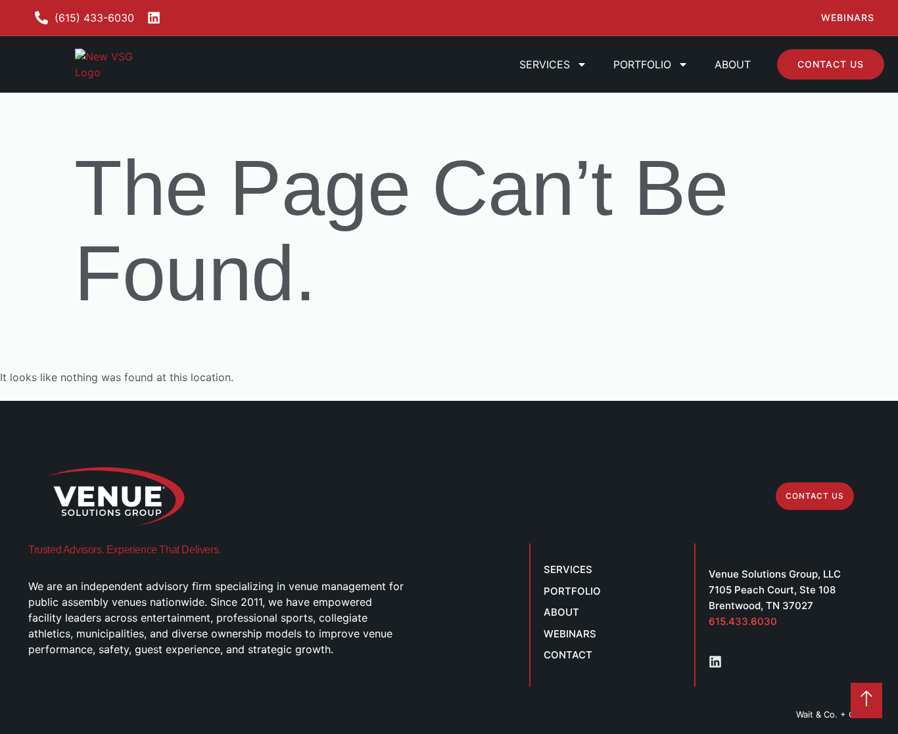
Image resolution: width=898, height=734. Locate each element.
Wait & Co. (817, 714)
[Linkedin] (715, 661)
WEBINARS (570, 634)
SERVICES (544, 64)
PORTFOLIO (642, 64)
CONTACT (568, 655)
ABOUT (733, 64)
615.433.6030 (743, 621)
